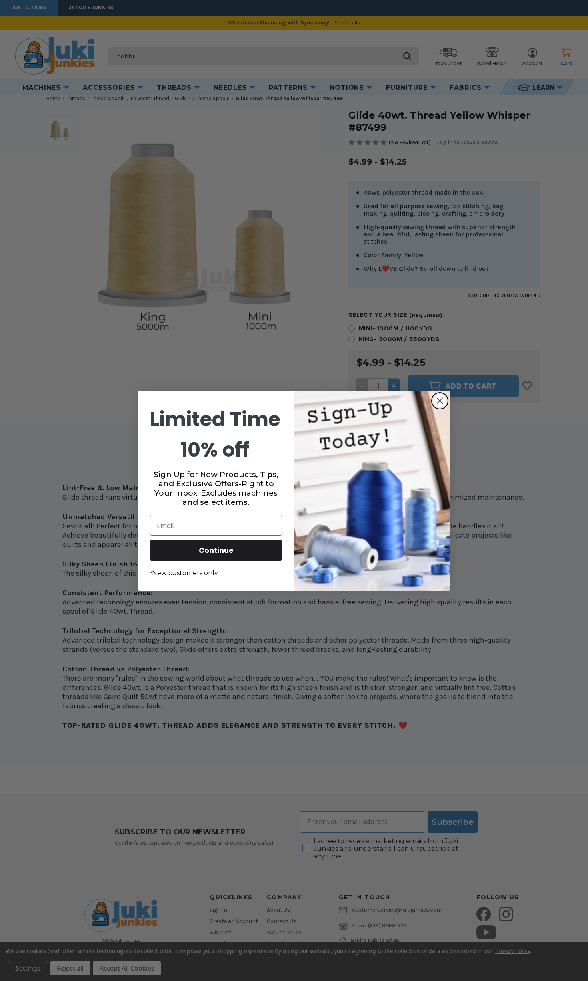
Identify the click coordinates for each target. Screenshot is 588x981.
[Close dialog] (440, 401)
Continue (216, 550)
